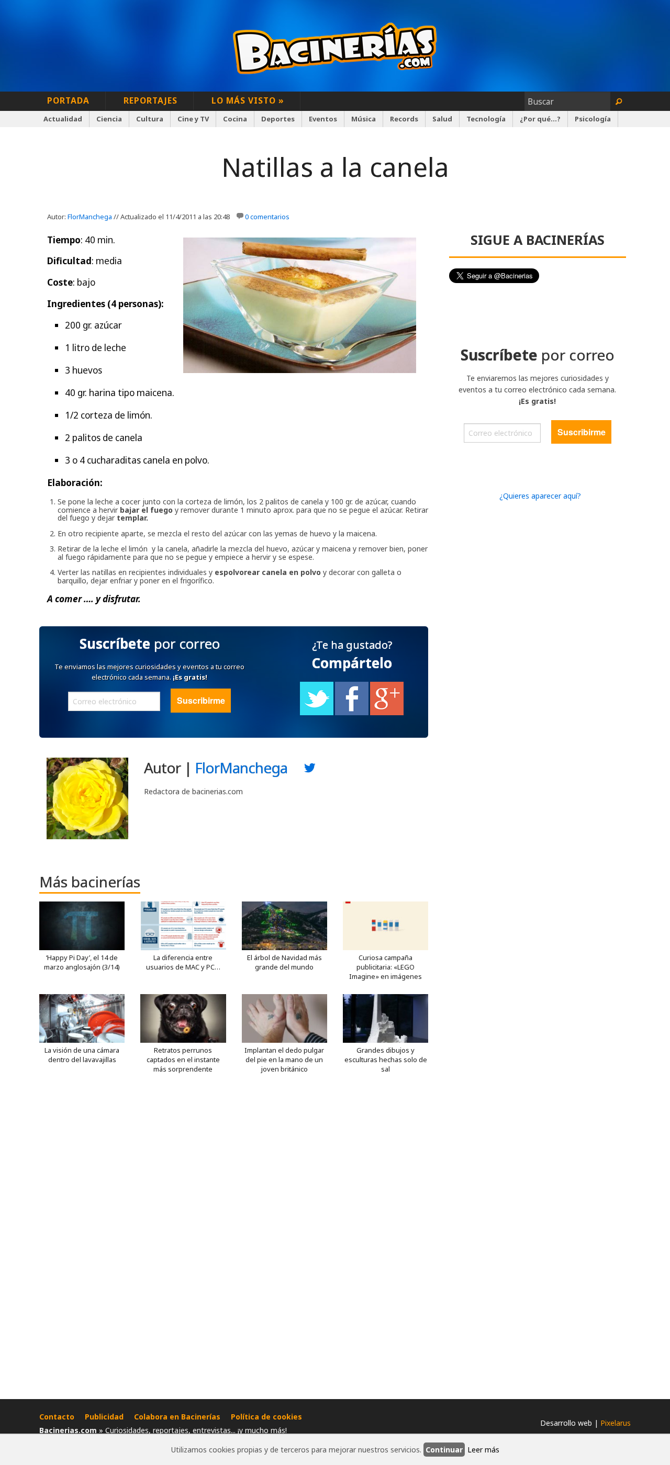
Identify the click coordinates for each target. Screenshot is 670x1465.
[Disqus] (233, 1240)
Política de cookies (266, 1417)
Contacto (56, 1417)
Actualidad (62, 118)
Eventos (323, 118)
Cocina (235, 118)
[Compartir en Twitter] (316, 712)
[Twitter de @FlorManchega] (310, 770)
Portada (68, 100)
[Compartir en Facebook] (351, 712)
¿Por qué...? (540, 118)
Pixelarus (615, 1423)
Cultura (149, 118)
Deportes (278, 118)
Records (404, 118)
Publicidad (104, 1417)
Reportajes (150, 100)
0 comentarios (267, 216)
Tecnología (486, 118)
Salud (442, 118)
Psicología (593, 118)
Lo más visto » (247, 100)
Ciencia (109, 118)
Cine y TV (193, 118)
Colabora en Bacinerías (177, 1417)
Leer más (483, 1450)
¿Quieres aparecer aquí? (540, 496)
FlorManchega (90, 216)
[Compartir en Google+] (387, 712)
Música (363, 118)
